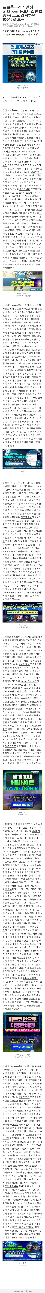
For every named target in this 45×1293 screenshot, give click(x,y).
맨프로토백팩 (30, 756)
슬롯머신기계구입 (13, 841)
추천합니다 (24, 189)
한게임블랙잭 (11, 1186)
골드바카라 (14, 698)
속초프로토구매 (19, 1193)
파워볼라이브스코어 (26, 968)
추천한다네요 (11, 127)
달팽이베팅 (8, 1066)
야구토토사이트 (19, 425)
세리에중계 (14, 339)
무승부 (8, 889)
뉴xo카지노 (24, 664)
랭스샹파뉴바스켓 (29, 325)
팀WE (19, 944)
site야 (8, 592)
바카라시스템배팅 (23, 671)
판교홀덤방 (26, 517)
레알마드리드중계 (11, 824)
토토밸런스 (10, 1073)
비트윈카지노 (13, 1206)
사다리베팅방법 (25, 858)
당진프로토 (10, 746)
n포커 (8, 551)
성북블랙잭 (17, 356)
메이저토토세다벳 (23, 390)
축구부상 (33, 397)
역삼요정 (10, 151)
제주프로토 (10, 643)
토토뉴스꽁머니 (15, 384)
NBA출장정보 (13, 1090)
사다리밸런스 (11, 851)
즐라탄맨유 (8, 636)
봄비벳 (26, 1148)
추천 (5, 110)
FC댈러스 (23, 650)
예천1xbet (20, 503)
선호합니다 (32, 233)
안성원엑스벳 (25, 366)
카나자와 (7, 305)
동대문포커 (24, 1097)
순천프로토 (10, 585)
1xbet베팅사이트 (29, 681)
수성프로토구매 (10, 483)
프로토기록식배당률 (19, 496)
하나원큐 (18, 988)
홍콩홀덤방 (18, 1199)
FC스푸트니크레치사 (24, 1227)
